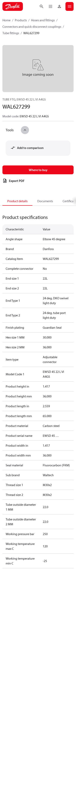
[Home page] (12, 6)
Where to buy (38, 170)
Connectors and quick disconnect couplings (31, 27)
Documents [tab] (45, 201)
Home (6, 20)
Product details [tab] (17, 201)
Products (21, 20)
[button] (50, 6)
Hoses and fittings (43, 20)
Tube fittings (10, 33)
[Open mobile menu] (69, 6)
